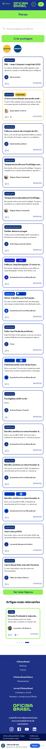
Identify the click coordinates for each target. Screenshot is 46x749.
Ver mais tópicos (23, 592)
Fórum (23, 670)
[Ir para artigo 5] (27, 642)
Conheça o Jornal (23, 692)
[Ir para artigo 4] (23, 642)
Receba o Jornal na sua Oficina (23, 696)
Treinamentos (23, 681)
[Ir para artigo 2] (19, 642)
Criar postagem (23, 38)
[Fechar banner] (43, 746)
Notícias (23, 665)
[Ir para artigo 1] (17, 642)
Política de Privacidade (34, 737)
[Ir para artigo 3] (21, 642)
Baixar (35, 746)
